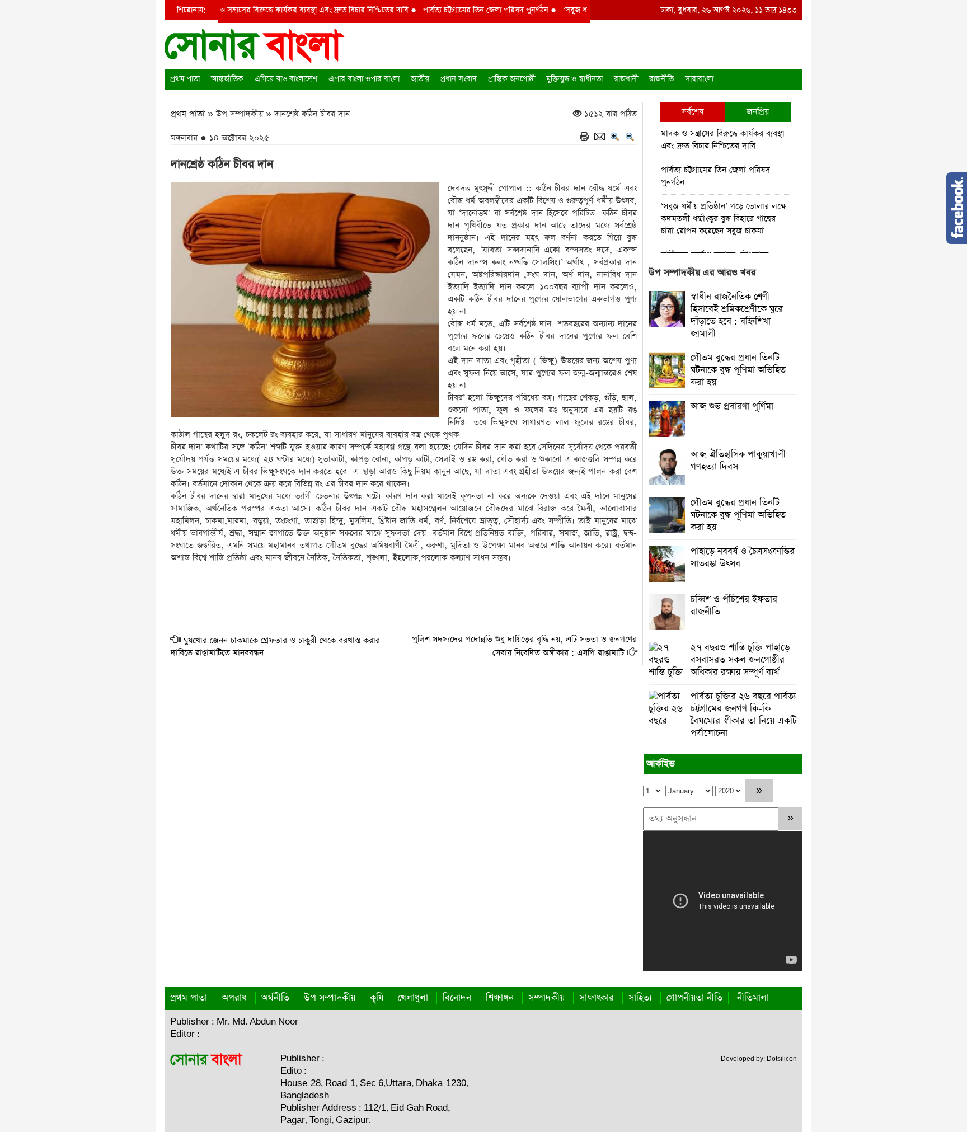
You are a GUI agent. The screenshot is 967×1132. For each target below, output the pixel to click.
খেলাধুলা (413, 998)
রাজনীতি (661, 78)
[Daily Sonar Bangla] (255, 45)
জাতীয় (420, 78)
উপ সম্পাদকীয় (329, 998)
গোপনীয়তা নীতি (694, 998)
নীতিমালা (753, 998)
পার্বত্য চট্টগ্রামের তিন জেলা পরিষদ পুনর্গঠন (462, 10)
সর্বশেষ (692, 112)
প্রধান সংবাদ (458, 78)
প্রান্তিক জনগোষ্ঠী (511, 78)
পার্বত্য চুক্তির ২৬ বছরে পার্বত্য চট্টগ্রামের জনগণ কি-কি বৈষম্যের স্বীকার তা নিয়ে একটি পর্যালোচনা (744, 715)
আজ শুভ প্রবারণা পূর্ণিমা (732, 406)
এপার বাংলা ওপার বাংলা (364, 78)
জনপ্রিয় (758, 112)
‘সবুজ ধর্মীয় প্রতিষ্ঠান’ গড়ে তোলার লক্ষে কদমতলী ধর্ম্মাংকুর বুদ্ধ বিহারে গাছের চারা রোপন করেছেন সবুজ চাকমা (724, 218)
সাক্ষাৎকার (596, 998)
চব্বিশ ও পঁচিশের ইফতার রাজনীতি (734, 605)
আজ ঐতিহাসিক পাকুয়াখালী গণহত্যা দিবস (738, 460)
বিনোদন (457, 998)
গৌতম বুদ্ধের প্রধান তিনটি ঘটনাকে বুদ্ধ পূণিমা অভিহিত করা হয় (738, 370)
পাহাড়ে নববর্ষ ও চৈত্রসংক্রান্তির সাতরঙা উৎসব (743, 557)
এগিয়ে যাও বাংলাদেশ (286, 78)
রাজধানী (626, 78)
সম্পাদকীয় (546, 998)
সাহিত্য (640, 998)
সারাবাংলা (699, 78)
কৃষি (376, 998)
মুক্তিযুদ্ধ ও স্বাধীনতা (574, 78)
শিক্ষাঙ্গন (500, 998)
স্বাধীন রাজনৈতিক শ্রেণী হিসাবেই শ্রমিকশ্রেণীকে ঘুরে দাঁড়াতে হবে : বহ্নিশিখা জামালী (737, 315)
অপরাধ (234, 998)
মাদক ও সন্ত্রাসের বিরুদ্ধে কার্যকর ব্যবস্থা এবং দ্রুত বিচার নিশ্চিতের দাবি (281, 10)
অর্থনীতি (275, 998)
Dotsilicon (782, 1059)
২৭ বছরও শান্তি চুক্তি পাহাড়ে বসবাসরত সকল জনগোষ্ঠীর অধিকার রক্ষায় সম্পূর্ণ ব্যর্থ (740, 660)
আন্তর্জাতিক (227, 78)
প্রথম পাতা (185, 78)
